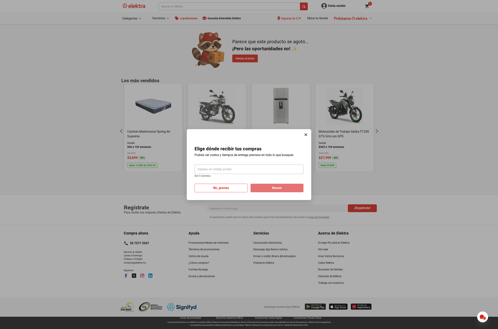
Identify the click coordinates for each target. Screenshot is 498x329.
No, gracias (221, 188)
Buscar (277, 188)
